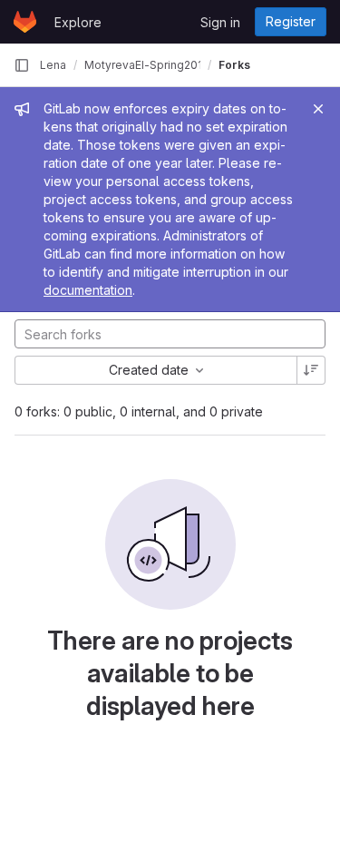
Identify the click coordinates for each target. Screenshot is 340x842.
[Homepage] (25, 21)
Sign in (220, 22)
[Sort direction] (310, 370)
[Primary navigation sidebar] (21, 65)
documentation (88, 290)
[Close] (318, 109)
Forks (234, 65)
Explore (78, 22)
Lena (53, 65)
